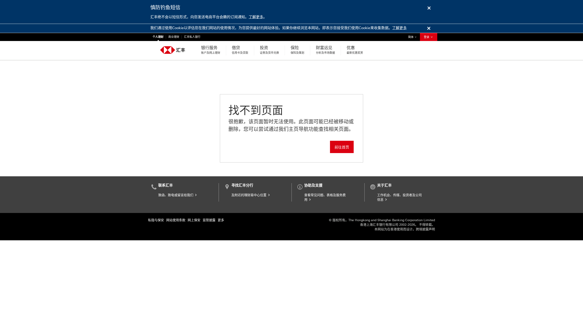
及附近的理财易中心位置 (249, 195)
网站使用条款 (175, 220)
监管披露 (209, 220)
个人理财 (158, 36)
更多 (221, 220)
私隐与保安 (156, 220)
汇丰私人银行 (192, 36)
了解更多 (256, 17)
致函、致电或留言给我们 (176, 195)
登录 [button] (427, 37)
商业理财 (173, 36)
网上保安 (194, 220)
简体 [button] (413, 37)
